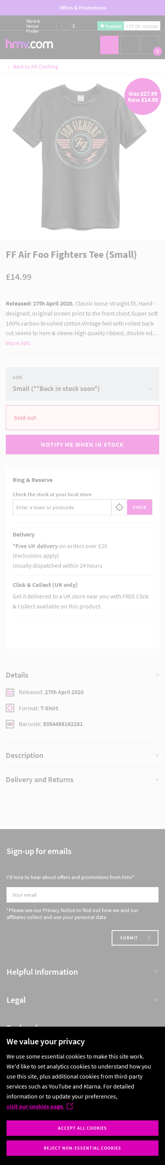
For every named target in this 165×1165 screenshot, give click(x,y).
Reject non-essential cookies (82, 1148)
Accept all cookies (82, 1128)
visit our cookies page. (35, 1106)
